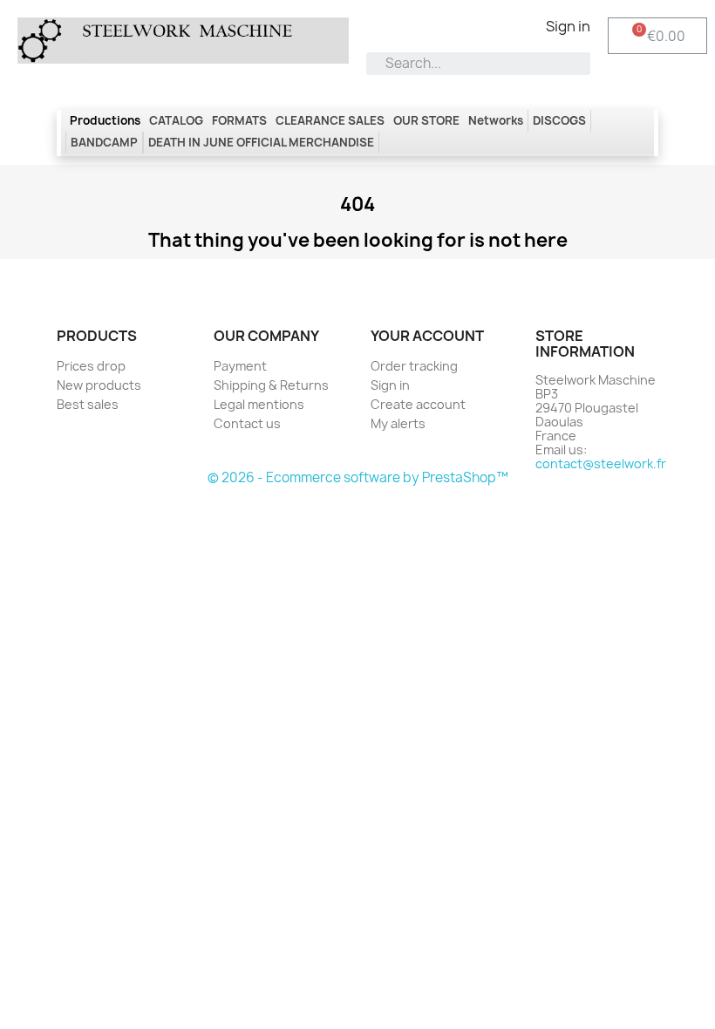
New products (99, 385)
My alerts (398, 423)
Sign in (390, 385)
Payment (240, 366)
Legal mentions (259, 404)
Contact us (247, 423)
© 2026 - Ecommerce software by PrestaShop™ (358, 477)
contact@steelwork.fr (600, 463)
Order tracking (414, 366)
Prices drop (91, 366)
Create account (418, 404)
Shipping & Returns (271, 385)
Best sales (88, 404)
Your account (427, 335)
